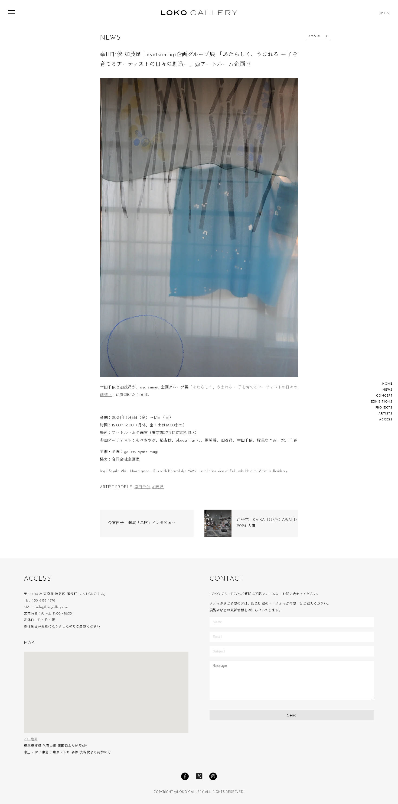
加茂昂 (158, 487)
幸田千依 (143, 487)
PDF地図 (30, 739)
